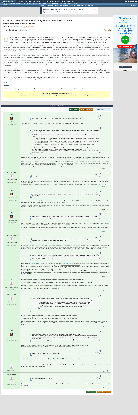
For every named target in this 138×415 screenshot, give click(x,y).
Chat (43, 1)
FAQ (34, 1)
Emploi (57, 1)
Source (6, 82)
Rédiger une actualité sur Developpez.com (70, 265)
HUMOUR (90, 5)
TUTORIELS (41, 5)
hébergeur (34, 263)
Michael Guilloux (19, 26)
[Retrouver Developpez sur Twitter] (133, 5)
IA (27, 3)
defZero (11, 280)
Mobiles (69, 3)
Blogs (38, 1)
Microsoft (35, 3)
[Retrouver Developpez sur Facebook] (135, 5)
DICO (86, 5)
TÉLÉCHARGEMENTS (64, 5)
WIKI (82, 5)
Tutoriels (28, 1)
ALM (30, 3)
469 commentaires (30, 26)
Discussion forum (126, 67)
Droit (68, 1)
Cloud (24, 3)
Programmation (54, 3)
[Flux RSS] (131, 5)
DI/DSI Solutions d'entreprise (14, 3)
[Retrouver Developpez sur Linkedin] (136, 5)
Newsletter (49, 1)
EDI (49, 3)
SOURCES (72, 5)
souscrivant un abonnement (48, 95)
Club (72, 1)
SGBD (60, 3)
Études (63, 1)
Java (40, 3)
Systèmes (75, 3)
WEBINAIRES (51, 5)
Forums (21, 1)
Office (65, 3)
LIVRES (57, 5)
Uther (11, 114)
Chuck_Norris (11, 294)
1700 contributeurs (67, 263)
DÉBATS (78, 5)
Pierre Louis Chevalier (11, 172)
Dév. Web (44, 3)
